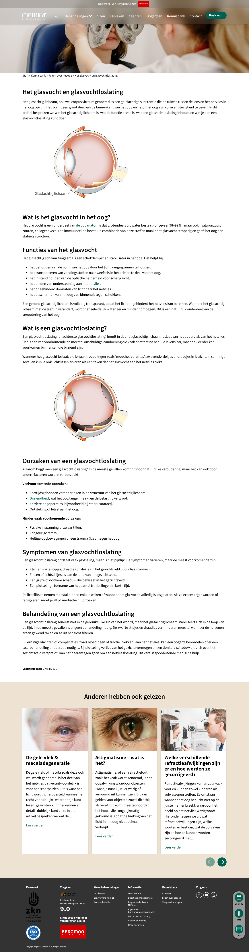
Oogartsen (154, 16)
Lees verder (35, 825)
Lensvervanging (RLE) (104, 898)
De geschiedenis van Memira (138, 904)
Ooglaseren (99, 893)
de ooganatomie (88, 225)
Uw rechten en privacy (139, 916)
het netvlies (91, 283)
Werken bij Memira (137, 920)
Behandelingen (76, 16)
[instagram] (214, 897)
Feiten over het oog (60, 76)
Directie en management (140, 898)
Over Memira (134, 893)
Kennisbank (176, 16)
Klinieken (117, 16)
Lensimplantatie (102, 902)
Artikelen (166, 893)
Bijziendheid (39, 498)
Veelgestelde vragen (172, 902)
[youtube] (206, 897)
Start (25, 76)
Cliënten (135, 16)
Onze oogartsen (136, 925)
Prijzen (99, 16)
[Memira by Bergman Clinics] (34, 16)
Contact (196, 16)
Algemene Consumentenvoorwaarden (141, 911)
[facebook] (199, 897)
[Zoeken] (57, 16)
